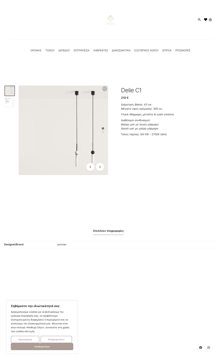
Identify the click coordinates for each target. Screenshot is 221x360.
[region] (42, 327)
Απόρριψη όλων (56, 339)
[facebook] (201, 347)
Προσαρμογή (25, 339)
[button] (104, 88)
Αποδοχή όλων (42, 346)
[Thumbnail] (110, 20)
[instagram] (208, 347)
